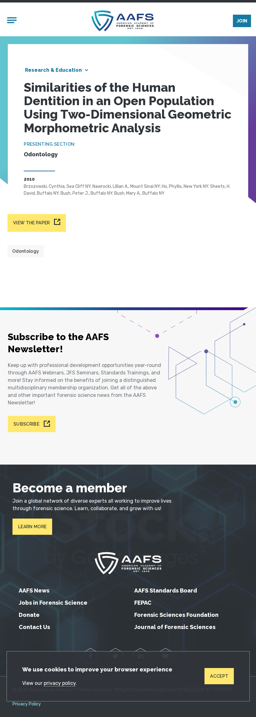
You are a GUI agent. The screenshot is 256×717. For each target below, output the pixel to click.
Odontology (25, 251)
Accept (219, 676)
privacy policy (60, 683)
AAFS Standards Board (165, 590)
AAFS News (34, 590)
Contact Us (34, 627)
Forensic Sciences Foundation (176, 615)
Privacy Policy (26, 704)
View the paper (31, 222)
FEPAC (142, 602)
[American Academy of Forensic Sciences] (122, 20)
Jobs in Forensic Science (53, 602)
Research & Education (53, 70)
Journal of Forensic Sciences (174, 627)
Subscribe (26, 424)
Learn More (32, 526)
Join (242, 20)
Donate (29, 615)
